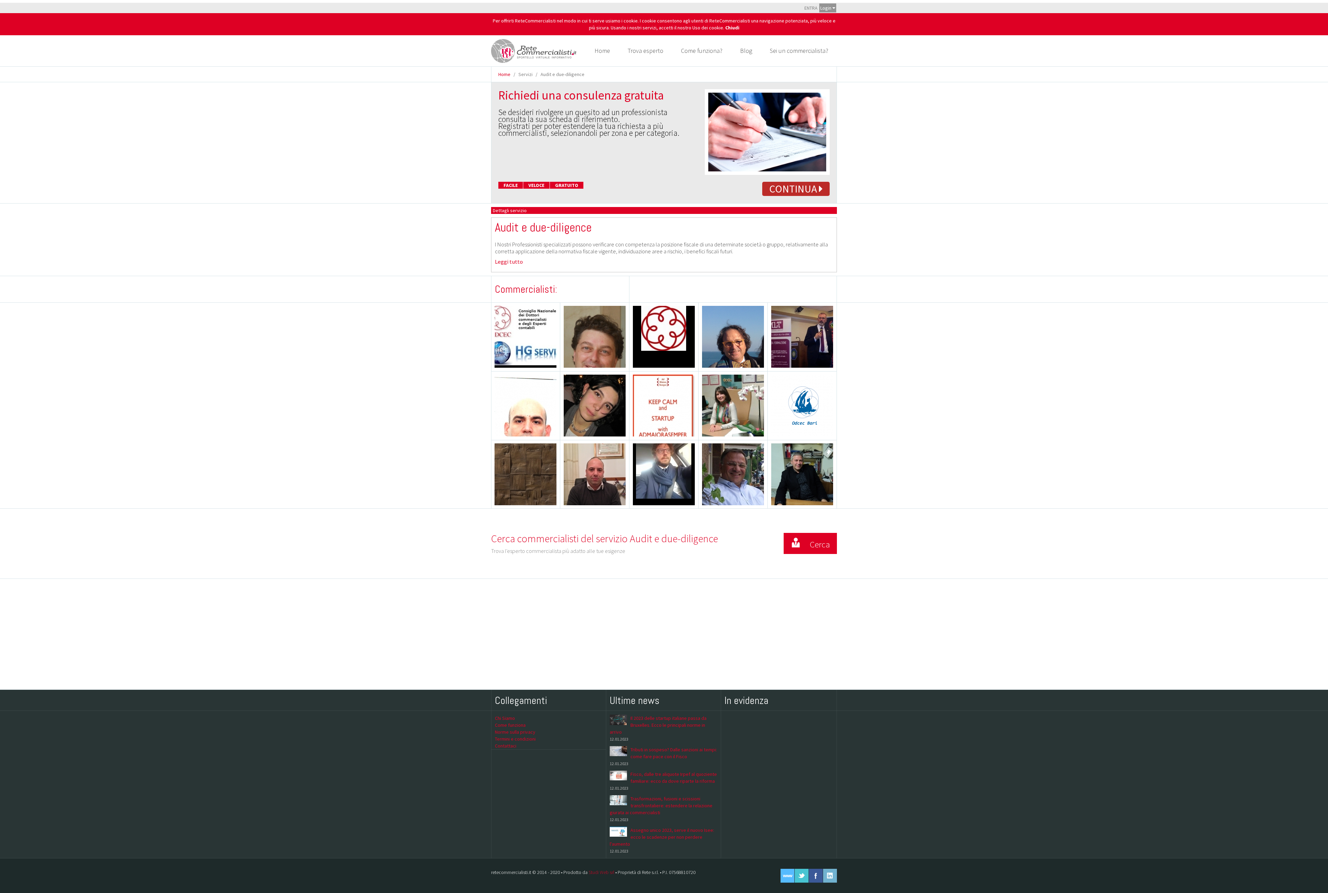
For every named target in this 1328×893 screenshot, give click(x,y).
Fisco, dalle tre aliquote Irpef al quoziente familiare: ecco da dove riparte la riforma (673, 777)
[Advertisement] (664, 634)
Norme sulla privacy (515, 732)
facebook (816, 876)
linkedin (830, 876)
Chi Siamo (505, 718)
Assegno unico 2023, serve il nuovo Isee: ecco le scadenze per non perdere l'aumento (662, 837)
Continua (794, 188)
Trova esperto (645, 51)
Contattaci (505, 746)
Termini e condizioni (515, 739)
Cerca (820, 544)
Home (602, 51)
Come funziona (510, 725)
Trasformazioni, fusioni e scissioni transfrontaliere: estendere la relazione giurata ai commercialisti (661, 806)
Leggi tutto (509, 261)
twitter (802, 876)
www (787, 876)
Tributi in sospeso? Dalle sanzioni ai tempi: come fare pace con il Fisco (673, 753)
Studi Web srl (601, 872)
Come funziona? (701, 51)
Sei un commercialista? (799, 51)
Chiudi (732, 28)
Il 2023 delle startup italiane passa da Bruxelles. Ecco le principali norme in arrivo (658, 725)
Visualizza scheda (598, 350)
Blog (746, 51)
